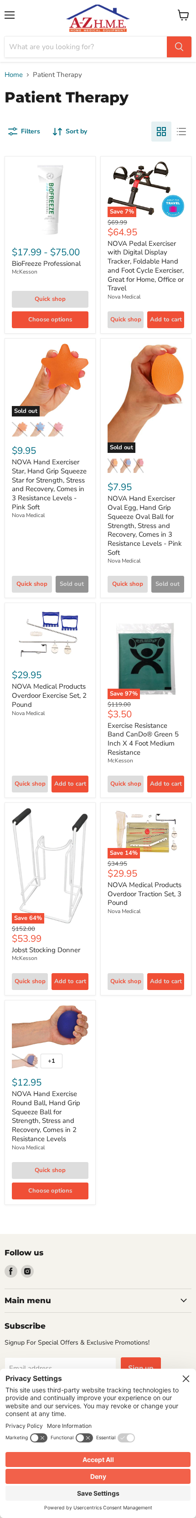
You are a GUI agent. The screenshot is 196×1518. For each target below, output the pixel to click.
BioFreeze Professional (46, 263)
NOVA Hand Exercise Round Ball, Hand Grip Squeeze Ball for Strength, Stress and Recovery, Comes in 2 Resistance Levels (46, 1116)
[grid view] (161, 132)
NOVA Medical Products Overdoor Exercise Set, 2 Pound (49, 695)
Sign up (141, 1368)
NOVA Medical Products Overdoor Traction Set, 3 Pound (144, 893)
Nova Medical (124, 296)
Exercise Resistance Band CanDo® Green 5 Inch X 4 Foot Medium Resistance (143, 739)
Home (14, 75)
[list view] (181, 132)
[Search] (179, 46)
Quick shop (50, 299)
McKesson (24, 271)
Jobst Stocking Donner (46, 949)
